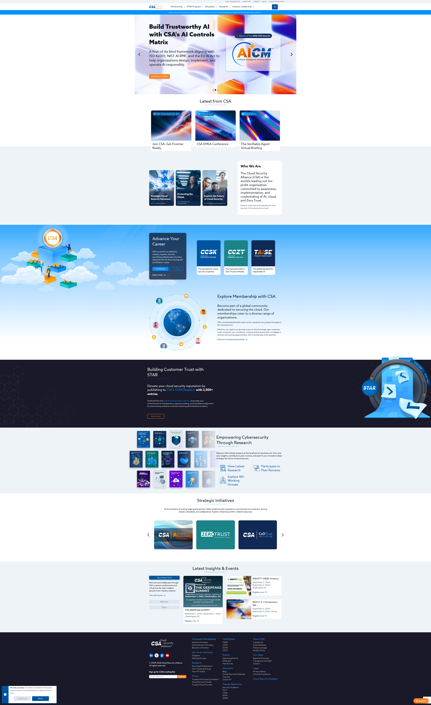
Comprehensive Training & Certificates (214, 174)
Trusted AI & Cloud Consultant (205, 679)
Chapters (247, 1)
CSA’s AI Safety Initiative (157, 181)
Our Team (258, 655)
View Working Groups (201, 669)
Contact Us (258, 642)
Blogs (164, 607)
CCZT (225, 650)
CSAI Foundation (232, 1)
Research (196, 662)
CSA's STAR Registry (181, 390)
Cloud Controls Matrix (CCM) (176, 400)
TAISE (225, 642)
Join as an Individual (202, 652)
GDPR (225, 698)
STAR (225, 695)
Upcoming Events (230, 658)
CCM (225, 690)
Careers (256, 663)
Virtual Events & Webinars (234, 674)
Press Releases (259, 645)
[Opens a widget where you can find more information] (421, 701)
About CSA (259, 639)
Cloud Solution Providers (203, 645)
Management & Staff (262, 661)
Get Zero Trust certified (157, 189)
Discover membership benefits (231, 339)
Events (256, 1)
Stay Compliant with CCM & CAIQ (186, 174)
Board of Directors (261, 658)
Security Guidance (231, 687)
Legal (256, 668)
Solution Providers (200, 642)
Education (228, 668)
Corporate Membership (204, 639)
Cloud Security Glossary (265, 678)
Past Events (228, 663)
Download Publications (202, 666)
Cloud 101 (227, 679)
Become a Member (200, 647)
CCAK (225, 647)
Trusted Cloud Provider (202, 684)
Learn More (157, 76)
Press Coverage (260, 647)
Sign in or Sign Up (276, 1)
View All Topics (198, 671)
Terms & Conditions (261, 674)
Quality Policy (259, 650)
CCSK (225, 645)
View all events (155, 595)
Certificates (229, 639)
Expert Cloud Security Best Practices (186, 189)
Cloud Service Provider (202, 682)
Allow (40, 698)
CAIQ (225, 693)
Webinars (164, 601)
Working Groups (199, 658)
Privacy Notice (259, 671)
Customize (22, 698)
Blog (264, 1)
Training (176, 269)
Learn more (157, 274)
